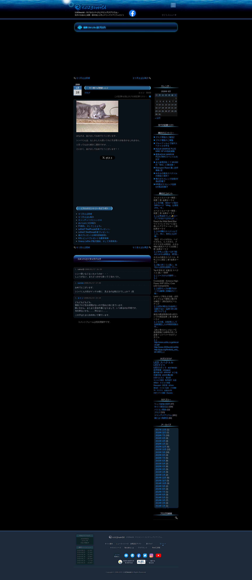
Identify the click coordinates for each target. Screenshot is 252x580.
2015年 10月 (161, 449)
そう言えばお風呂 (140, 78)
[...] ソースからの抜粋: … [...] (165, 276)
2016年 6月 (160, 438)
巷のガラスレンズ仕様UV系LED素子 (167, 180)
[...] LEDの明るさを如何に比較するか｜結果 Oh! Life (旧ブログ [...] (165, 308)
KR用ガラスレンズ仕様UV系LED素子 (166, 185)
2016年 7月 (160, 435)
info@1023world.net (126, 555)
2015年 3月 (160, 469)
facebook (139, 555)
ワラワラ (160, 390)
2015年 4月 (160, 466)
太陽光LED (168, 390)
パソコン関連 (160, 409)
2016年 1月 (160, 444)
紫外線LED (158, 372)
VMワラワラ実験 (159, 393)
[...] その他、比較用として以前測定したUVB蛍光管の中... (166, 324)
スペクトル (166, 362)
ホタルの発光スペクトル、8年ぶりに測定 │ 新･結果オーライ (166, 259)
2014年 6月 (160, 494)
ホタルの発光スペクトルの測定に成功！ (166, 174)
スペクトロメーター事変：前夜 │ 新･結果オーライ (165, 199)
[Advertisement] (98, 51)
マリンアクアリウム (163, 415)
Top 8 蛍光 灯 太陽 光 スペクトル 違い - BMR (166, 271)
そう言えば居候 (83, 78)
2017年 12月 (161, 430)
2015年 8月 (160, 455)
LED (156, 362)
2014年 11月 (161, 480)
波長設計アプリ (135, 544)
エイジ (80, 298)
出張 (174, 380)
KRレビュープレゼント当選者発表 (93, 238)
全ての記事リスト (166, 124)
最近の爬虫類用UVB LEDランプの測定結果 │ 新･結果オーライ (166, 316)
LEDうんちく (159, 378)
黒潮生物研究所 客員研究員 (128, 562)
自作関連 (157, 370)
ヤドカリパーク (115, 548)
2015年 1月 (160, 475)
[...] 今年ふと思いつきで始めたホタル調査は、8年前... (166, 253)
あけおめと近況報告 (87, 223)
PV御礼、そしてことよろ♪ (90, 226)
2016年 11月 (161, 432)
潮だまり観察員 (161, 418)
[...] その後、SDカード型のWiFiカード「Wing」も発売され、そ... (166, 205)
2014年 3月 (160, 500)
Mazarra (169, 393)
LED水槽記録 (167, 375)
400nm (156, 383)
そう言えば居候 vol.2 (98, 87)
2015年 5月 (160, 463)
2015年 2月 (160, 472)
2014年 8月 (160, 489)
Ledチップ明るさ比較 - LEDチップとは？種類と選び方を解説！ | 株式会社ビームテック (166, 300)
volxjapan (166, 370)
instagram (151, 555)
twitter (145, 555)
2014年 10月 (161, 483)
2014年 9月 (160, 486)
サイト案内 (109, 544)
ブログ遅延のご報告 (164, 140)
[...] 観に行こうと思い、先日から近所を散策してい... (165, 266)
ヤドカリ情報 (165, 383)
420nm (171, 385)
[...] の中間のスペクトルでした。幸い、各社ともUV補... (165, 233)
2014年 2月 (160, 503)
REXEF (132, 555)
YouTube (158, 555)
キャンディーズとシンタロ (90, 220)
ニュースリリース (122, 544)
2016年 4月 (160, 441)
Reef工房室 (156, 548)
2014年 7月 (160, 492)
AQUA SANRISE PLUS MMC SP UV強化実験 (166, 150)
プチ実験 (173, 388)
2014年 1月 (160, 506)
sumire (80, 283)
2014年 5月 (160, 497)
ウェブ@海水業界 (162, 404)
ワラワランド (142, 548)
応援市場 (157, 375)
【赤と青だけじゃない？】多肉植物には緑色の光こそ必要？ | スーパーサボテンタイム (165, 333)
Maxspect (157, 385)
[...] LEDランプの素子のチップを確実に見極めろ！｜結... (166, 290)
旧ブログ (163, 544)
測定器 (164, 385)
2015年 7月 (160, 458)
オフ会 (174, 372)
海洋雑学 (168, 380)
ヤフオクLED (164, 388)
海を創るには (129, 548)
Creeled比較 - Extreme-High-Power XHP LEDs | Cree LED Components (166, 283)
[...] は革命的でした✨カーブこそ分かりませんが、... (166, 217)
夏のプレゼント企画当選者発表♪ (92, 235)
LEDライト (159, 365)
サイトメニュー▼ (169, 15)
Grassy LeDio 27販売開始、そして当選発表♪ (97, 241)
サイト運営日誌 (161, 407)
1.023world (127, 572)
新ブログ (149, 544)
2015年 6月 (160, 461)
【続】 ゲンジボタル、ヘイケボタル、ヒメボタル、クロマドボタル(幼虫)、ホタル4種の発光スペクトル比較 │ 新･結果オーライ (166, 244)
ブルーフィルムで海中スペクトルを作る (166, 144)
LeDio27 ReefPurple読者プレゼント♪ (94, 229)
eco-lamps (172, 367)
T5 (154, 390)
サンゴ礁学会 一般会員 (150, 562)
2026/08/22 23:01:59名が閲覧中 (84, 541)
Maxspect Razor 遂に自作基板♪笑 (167, 169)
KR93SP (167, 372)
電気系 (168, 378)
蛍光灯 (156, 388)
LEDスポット (160, 367)
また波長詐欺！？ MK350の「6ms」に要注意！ (167, 163)
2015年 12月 (161, 446)
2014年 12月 (161, 477)
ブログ (87, 93)
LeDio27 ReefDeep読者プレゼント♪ (93, 232)
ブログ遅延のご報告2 (165, 137)
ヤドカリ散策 (159, 380)
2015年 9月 (160, 452)
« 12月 (158, 118)
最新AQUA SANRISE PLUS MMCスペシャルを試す (167, 156)
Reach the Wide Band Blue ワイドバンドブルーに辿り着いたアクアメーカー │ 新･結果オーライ (166, 225)
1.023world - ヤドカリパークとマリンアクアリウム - (97, 12)
